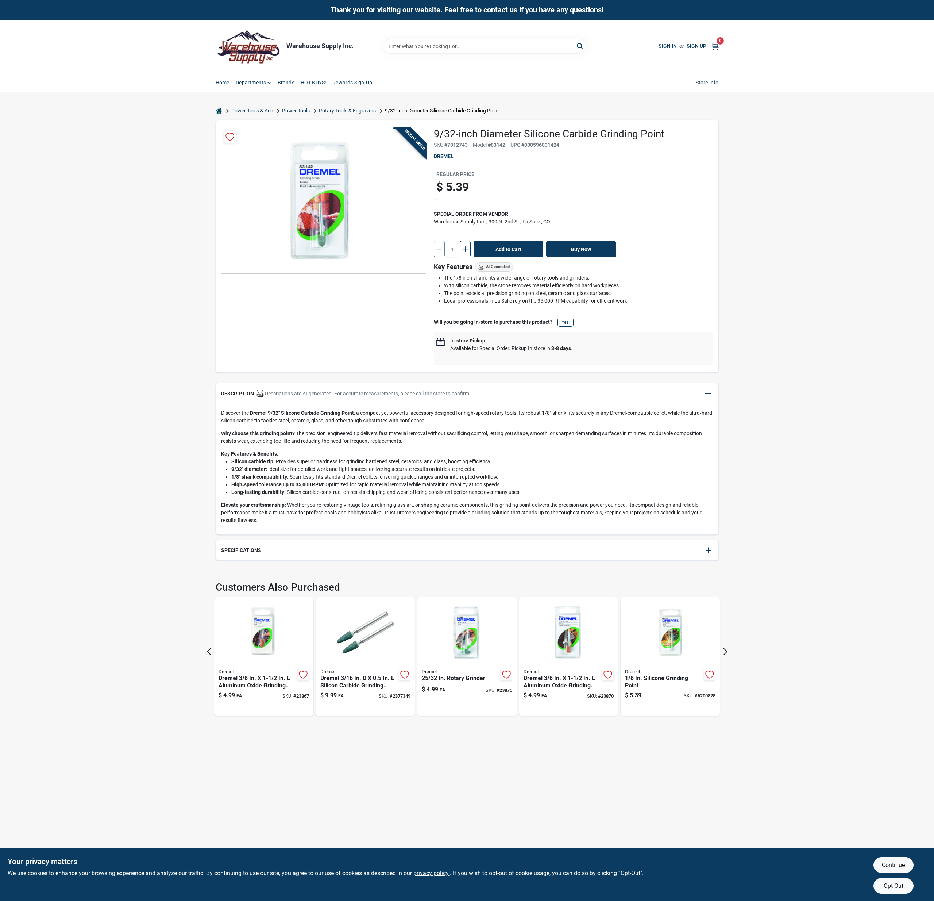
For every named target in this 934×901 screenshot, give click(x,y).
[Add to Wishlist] (230, 136)
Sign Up (696, 46)
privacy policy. (431, 873)
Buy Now (581, 249)
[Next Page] (725, 651)
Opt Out (893, 885)
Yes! (565, 322)
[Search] (580, 46)
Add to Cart (508, 249)
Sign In (668, 46)
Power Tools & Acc (252, 111)
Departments (251, 82)
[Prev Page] (209, 651)
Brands (286, 82)
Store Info (707, 82)
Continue (893, 865)
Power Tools (296, 111)
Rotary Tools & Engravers (347, 111)
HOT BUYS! (314, 82)
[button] (467, 393)
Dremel (444, 156)
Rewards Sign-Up (352, 82)
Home (222, 82)
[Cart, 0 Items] (715, 46)
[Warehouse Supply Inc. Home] (248, 46)
